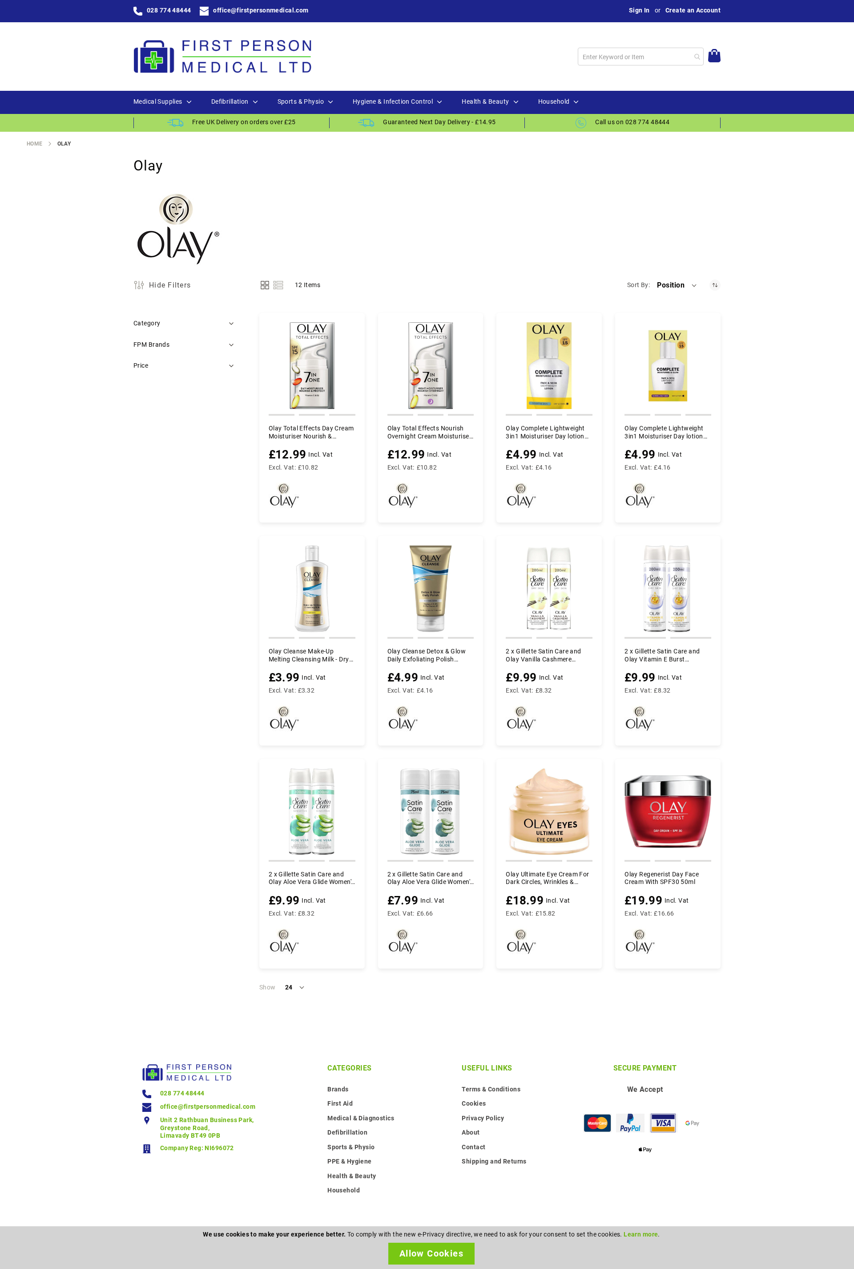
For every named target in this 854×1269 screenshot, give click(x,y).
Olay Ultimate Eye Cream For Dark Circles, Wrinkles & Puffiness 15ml (547, 878)
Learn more (641, 1234)
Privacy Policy (483, 1118)
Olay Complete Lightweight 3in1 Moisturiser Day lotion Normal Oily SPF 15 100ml (664, 432)
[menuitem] (157, 102)
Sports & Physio (351, 1147)
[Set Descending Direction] (715, 285)
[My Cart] (714, 57)
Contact (473, 1147)
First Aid (340, 1103)
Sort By (638, 284)
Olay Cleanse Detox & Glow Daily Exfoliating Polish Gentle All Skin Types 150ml (427, 655)
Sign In (639, 10)
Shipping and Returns (494, 1161)
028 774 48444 (169, 10)
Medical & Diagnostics (360, 1118)
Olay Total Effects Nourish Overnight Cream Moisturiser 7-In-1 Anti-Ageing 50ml (429, 432)
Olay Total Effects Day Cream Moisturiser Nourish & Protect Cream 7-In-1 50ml (311, 432)
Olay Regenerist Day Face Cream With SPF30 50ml (661, 878)
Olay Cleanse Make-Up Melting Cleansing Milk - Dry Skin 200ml (309, 655)
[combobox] (641, 56)
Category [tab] (146, 323)
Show (267, 987)
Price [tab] (140, 365)
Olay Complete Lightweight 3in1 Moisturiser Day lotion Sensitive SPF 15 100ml (545, 432)
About (470, 1132)
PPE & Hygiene (349, 1161)
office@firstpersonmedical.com (260, 10)
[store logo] (222, 56)
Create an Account (693, 10)
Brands (338, 1089)
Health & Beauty (351, 1176)
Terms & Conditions (491, 1089)
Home (35, 144)
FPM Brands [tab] (151, 344)
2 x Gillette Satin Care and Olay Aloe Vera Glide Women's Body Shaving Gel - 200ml (311, 878)
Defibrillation (347, 1132)
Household (343, 1190)
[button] (677, 285)
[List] (278, 285)
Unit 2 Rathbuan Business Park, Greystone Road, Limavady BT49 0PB (207, 1127)
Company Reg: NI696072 (197, 1147)
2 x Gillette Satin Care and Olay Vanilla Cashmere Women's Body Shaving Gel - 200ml (546, 655)
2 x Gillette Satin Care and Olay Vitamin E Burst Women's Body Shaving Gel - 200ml (665, 655)
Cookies (474, 1103)
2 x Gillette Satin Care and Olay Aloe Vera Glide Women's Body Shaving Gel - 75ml (430, 878)
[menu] (427, 102)
